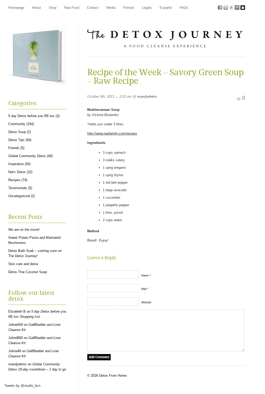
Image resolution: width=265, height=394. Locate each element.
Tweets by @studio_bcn (22, 386)
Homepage (16, 8)
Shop (52, 8)
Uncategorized (19, 196)
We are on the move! (24, 229)
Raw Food (71, 8)
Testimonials (17, 188)
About (36, 8)
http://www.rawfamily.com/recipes (112, 133)
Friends (128, 8)
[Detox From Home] (164, 49)
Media (110, 8)
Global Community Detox (27, 156)
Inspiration (16, 164)
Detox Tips (16, 140)
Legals (147, 8)
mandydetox (147, 96)
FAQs (184, 8)
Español (166, 8)
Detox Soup (17, 132)
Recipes (14, 180)
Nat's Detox (17, 172)
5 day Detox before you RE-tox (31, 116)
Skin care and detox (23, 264)
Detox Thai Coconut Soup (27, 272)
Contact (93, 8)
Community (16, 124)
